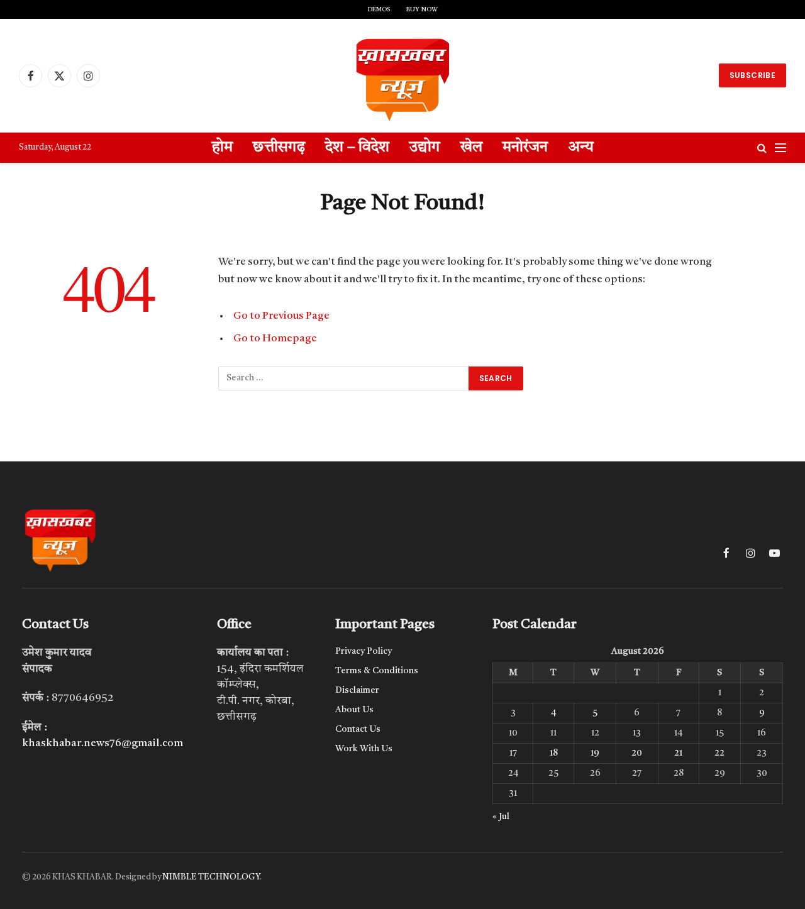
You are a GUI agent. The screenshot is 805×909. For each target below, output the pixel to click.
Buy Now (422, 9)
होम (222, 147)
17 (513, 753)
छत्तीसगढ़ (279, 147)
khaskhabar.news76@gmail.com (102, 743)
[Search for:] (344, 378)
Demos (379, 9)
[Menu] (780, 148)
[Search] (762, 148)
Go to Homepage (275, 338)
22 (719, 753)
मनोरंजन (525, 147)
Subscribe (752, 75)
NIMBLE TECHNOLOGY (211, 877)
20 (636, 753)
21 (678, 753)
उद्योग (424, 147)
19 (595, 753)
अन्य (581, 147)
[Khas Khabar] (402, 75)
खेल (471, 147)
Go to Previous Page (281, 316)
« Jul (500, 816)
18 (554, 753)
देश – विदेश (357, 147)
